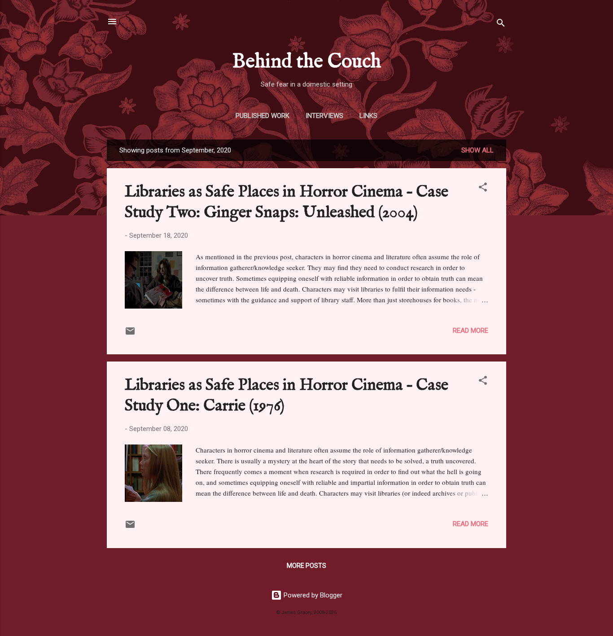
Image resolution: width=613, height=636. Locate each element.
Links (368, 116)
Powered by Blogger (312, 595)
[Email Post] (130, 334)
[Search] (500, 24)
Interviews (324, 116)
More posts (306, 565)
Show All (477, 150)
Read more (470, 331)
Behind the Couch (306, 61)
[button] (482, 189)
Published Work (262, 116)
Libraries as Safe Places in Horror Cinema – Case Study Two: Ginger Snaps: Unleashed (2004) (286, 202)
